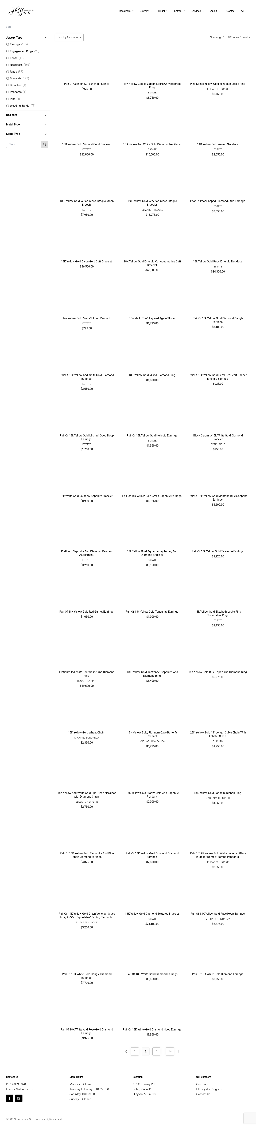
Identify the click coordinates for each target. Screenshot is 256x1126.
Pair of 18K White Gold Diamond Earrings (151, 974)
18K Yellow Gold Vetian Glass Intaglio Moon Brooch (87, 202)
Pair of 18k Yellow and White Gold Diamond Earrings (87, 376)
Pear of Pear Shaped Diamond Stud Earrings (217, 201)
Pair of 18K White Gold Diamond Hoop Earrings (152, 1029)
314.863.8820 (17, 1084)
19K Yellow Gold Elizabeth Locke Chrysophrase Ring (152, 85)
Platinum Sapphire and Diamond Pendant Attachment (87, 553)
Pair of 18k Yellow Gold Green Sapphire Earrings (151, 496)
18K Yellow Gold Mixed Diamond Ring (152, 375)
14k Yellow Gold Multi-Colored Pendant (86, 318)
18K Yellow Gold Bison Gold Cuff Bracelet (86, 261)
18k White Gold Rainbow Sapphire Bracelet (86, 496)
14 (170, 1051)
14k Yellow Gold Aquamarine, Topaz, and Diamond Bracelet (152, 553)
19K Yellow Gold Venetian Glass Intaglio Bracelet (152, 202)
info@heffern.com (21, 1089)
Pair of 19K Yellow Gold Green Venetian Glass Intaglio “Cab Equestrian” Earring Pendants (87, 915)
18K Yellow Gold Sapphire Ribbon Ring (217, 793)
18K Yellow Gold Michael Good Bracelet (86, 144)
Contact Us (203, 1094)
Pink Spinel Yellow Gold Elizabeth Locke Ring (217, 83)
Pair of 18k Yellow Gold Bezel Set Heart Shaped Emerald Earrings (218, 376)
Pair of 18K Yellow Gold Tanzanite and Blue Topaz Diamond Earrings (87, 855)
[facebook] (9, 1098)
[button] (242, 11)
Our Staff (202, 1084)
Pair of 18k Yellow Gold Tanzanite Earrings (152, 611)
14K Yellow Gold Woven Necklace (217, 144)
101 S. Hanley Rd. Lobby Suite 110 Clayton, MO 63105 (145, 1089)
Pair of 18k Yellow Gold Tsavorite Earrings (217, 551)
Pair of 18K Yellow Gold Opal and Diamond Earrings (152, 855)
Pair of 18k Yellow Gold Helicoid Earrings (152, 435)
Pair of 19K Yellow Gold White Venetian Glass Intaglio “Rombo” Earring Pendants (218, 855)
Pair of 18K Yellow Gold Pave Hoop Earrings (218, 913)
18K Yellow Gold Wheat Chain (86, 732)
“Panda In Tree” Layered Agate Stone (151, 318)
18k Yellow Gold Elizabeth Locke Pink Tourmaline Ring (218, 613)
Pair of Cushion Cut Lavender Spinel (86, 83)
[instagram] (18, 1098)
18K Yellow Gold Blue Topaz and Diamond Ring (217, 672)
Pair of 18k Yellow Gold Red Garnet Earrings (86, 611)
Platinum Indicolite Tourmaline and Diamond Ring (86, 673)
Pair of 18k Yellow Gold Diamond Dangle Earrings (218, 320)
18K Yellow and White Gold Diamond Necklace (151, 144)
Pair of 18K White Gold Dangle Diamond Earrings (87, 975)
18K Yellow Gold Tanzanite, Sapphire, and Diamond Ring (152, 673)
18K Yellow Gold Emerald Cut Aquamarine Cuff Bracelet (152, 263)
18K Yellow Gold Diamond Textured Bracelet (152, 913)
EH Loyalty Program (209, 1089)
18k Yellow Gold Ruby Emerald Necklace (217, 261)
